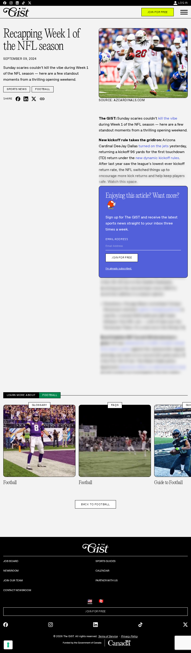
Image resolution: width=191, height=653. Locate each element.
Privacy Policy (129, 636)
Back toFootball (95, 504)
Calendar (102, 570)
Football (42, 89)
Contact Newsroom (17, 590)
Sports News (17, 89)
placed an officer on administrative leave (153, 367)
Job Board (10, 561)
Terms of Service (108, 636)
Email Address (117, 239)
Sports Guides (106, 561)
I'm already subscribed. (119, 268)
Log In (183, 2)
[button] (184, 12)
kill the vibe (167, 118)
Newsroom (11, 570)
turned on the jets (154, 146)
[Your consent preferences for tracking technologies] (8, 644)
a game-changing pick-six (158, 309)
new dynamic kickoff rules (157, 157)
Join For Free (157, 12)
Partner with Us (107, 580)
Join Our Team (13, 580)
